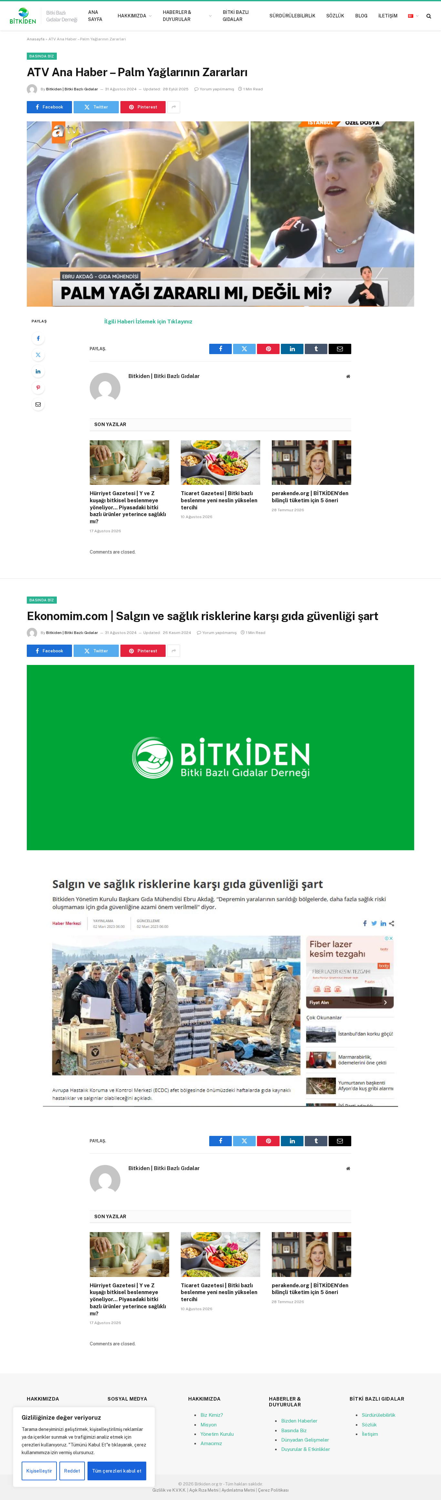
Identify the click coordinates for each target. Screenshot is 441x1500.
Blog (361, 15)
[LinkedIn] (38, 371)
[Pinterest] (38, 387)
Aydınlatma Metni (238, 1490)
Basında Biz (41, 56)
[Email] (38, 404)
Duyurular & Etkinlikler (305, 1449)
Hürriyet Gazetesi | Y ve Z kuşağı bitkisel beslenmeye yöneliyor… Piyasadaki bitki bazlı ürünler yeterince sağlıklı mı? (128, 507)
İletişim (387, 15)
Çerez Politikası (273, 1490)
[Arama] (428, 16)
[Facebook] (38, 338)
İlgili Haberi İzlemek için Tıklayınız (148, 321)
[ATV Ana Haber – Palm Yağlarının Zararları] (220, 214)
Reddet (72, 1471)
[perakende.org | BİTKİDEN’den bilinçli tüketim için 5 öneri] (311, 462)
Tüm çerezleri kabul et (116, 1471)
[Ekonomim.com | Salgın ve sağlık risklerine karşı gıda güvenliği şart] (220, 757)
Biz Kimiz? (211, 1415)
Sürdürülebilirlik (292, 15)
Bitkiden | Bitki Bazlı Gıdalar (72, 89)
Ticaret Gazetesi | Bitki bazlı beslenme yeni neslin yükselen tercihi (219, 500)
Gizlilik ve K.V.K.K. (169, 1490)
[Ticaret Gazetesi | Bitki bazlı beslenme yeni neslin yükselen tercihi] (220, 462)
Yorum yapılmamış (217, 89)
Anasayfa (36, 39)
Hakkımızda (132, 15)
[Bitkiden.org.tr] (44, 15)
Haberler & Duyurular (177, 16)
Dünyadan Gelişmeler (305, 1440)
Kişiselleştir (39, 1471)
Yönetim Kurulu (217, 1434)
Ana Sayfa (95, 16)
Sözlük (335, 15)
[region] (84, 1447)
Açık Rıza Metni (204, 1490)
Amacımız (211, 1443)
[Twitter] (38, 354)
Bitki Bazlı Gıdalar (236, 16)
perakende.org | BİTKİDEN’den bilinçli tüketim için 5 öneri (310, 497)
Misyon (208, 1424)
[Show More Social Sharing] (173, 107)
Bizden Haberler (299, 1420)
